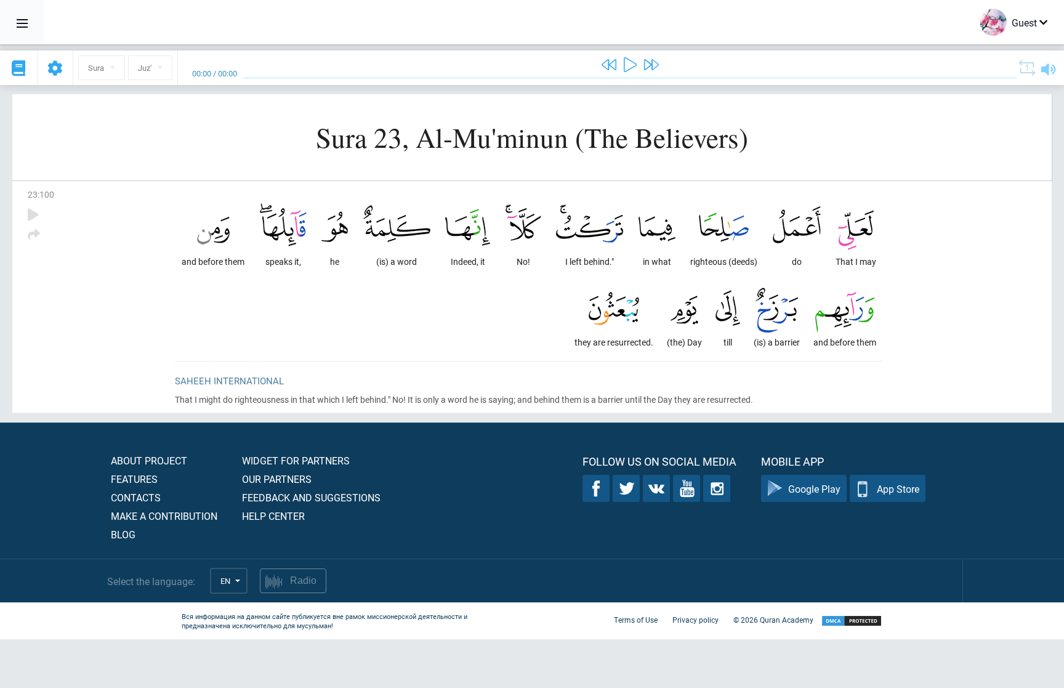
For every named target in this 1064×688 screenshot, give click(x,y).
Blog (123, 534)
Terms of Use (636, 620)
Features (134, 478)
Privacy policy (695, 620)
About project (149, 460)
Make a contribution (164, 515)
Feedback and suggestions (311, 497)
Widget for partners (296, 460)
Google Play (814, 488)
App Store (898, 488)
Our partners (277, 478)
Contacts (136, 497)
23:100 (41, 194)
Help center (273, 515)
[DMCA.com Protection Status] (851, 621)
